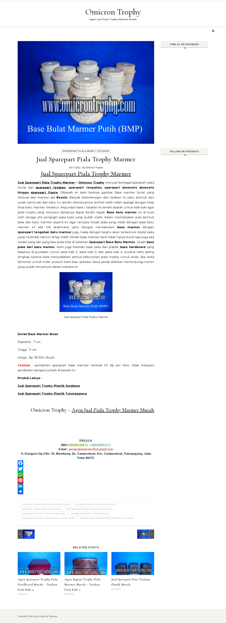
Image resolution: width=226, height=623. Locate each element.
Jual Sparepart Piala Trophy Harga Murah (43, 513)
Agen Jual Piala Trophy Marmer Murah (113, 410)
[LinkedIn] (86, 486)
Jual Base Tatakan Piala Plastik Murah (41, 508)
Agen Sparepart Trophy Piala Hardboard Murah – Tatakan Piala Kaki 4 (38, 584)
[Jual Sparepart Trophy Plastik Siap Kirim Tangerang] (146, 534)
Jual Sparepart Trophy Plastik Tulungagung (52, 393)
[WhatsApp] (86, 474)
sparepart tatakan (51, 187)
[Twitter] (86, 469)
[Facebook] (86, 463)
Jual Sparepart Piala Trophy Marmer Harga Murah (48, 518)
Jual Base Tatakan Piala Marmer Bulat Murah (45, 504)
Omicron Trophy (113, 12)
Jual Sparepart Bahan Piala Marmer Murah (89, 508)
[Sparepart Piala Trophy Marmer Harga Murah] (26, 534)
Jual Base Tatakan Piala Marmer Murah (95, 504)
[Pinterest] (86, 480)
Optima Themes (48, 616)
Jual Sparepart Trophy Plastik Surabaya (49, 386)
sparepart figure (44, 192)
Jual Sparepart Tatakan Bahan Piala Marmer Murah (107, 518)
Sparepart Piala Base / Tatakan (86, 151)
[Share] (86, 491)
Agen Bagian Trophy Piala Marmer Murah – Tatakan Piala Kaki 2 (82, 584)
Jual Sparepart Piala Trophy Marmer (86, 173)
